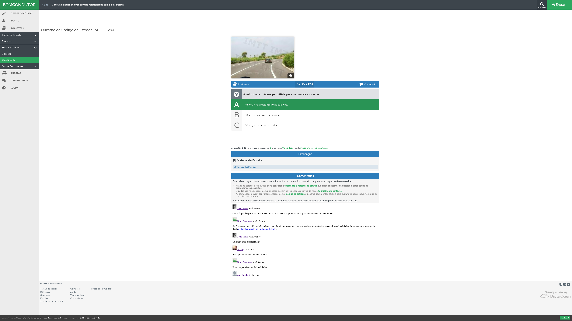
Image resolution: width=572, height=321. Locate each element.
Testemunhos (19, 80)
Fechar (564, 318)
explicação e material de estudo (300, 185)
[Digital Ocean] (555, 295)
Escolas (16, 73)
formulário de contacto (330, 191)
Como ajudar (76, 298)
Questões (45, 295)
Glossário (6, 53)
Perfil (15, 20)
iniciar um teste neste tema (314, 148)
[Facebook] (560, 284)
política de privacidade (90, 318)
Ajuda (14, 88)
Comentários (370, 84)
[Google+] (564, 284)
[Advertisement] (305, 18)
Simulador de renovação (52, 301)
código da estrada (295, 194)
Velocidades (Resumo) (246, 167)
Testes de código (48, 289)
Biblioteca (17, 28)
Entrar (560, 5)
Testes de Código (21, 13)
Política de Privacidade (101, 289)
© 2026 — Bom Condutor (51, 283)
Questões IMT (9, 60)
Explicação (243, 84)
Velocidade (287, 148)
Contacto (75, 289)
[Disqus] (305, 240)
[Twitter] (568, 284)
